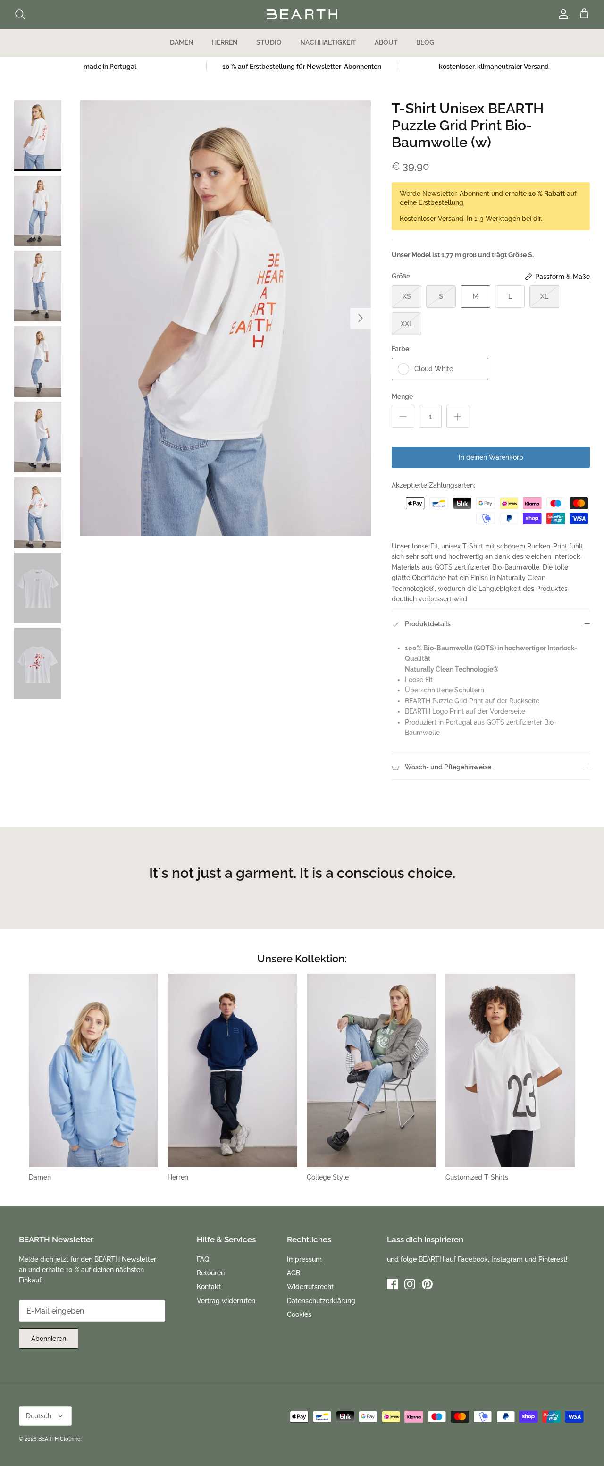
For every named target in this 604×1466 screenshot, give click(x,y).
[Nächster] (360, 318)
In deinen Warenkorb (491, 457)
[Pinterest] (427, 1284)
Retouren (211, 1273)
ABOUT (386, 42)
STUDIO (269, 42)
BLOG (425, 42)
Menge (402, 396)
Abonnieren (48, 1338)
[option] (225, 318)
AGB (293, 1273)
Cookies (299, 1314)
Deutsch (38, 1416)
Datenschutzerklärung (321, 1301)
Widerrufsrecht (310, 1286)
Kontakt (209, 1286)
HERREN (225, 42)
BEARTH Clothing (59, 1439)
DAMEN (181, 42)
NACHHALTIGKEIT (328, 42)
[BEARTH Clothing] (302, 14)
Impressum (304, 1259)
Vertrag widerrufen (226, 1301)
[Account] (561, 14)
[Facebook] (392, 1284)
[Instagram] (409, 1284)
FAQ (203, 1259)
